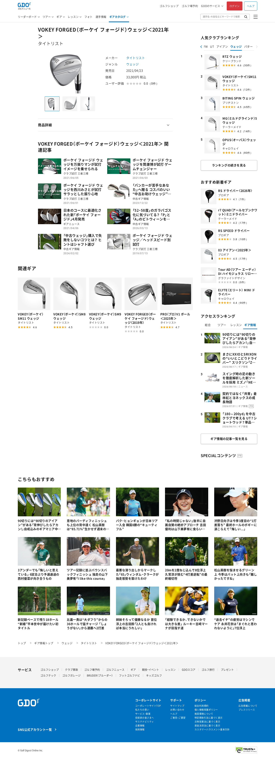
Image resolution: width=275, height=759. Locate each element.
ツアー (47, 16)
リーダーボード (27, 16)
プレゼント (227, 669)
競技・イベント (150, 669)
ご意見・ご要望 (178, 718)
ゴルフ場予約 (190, 6)
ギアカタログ (117, 16)
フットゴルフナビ (129, 675)
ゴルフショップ (169, 6)
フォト (88, 16)
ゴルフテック (48, 675)
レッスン (73, 16)
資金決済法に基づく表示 (207, 725)
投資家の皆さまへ (144, 718)
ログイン (235, 6)
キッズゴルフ (154, 675)
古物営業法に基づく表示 (207, 722)
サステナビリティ (144, 722)
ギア (59, 16)
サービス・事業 (143, 714)
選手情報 (101, 16)
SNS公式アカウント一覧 (35, 729)
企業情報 (140, 725)
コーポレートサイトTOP (148, 706)
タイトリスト (135, 57)
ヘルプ (251, 6)
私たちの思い (142, 710)
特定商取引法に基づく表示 (209, 718)
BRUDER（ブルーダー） (100, 675)
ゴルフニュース (115, 669)
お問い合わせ (177, 710)
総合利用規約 (202, 706)
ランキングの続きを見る (229, 165)
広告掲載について (248, 706)
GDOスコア (188, 669)
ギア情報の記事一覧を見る (229, 438)
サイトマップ (177, 706)
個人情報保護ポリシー (206, 710)
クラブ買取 (71, 669)
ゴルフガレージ (71, 675)
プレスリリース (247, 710)
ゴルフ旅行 (208, 669)
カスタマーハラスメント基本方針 (212, 729)
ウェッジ (132, 64)
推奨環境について (204, 714)
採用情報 (140, 729)
